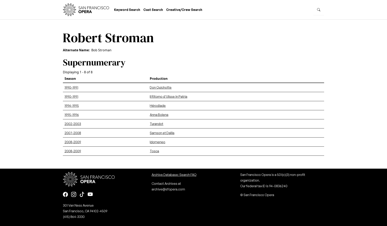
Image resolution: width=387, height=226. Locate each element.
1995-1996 (71, 115)
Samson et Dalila (162, 133)
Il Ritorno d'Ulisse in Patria (168, 97)
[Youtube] (90, 194)
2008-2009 (72, 142)
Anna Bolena (159, 115)
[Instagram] (73, 194)
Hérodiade (158, 106)
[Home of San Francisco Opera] (86, 9)
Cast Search (153, 10)
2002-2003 (72, 124)
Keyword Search (127, 10)
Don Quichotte (161, 87)
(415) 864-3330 (74, 217)
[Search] (318, 9)
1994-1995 (71, 106)
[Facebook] (65, 194)
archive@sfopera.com (168, 189)
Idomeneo (157, 142)
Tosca (154, 151)
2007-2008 (72, 133)
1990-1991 (71, 87)
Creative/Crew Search (184, 10)
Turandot (156, 124)
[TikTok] (81, 194)
